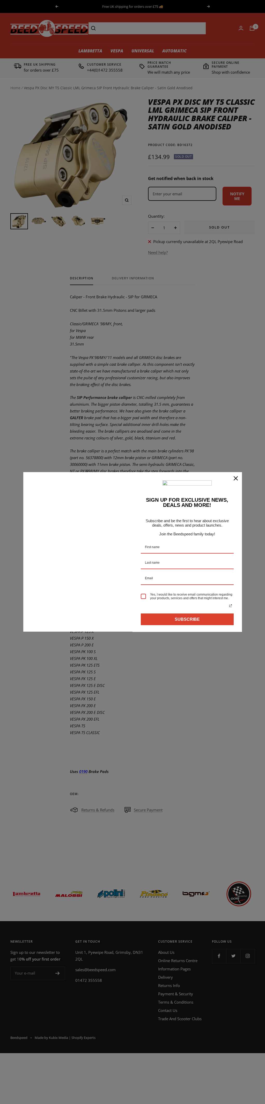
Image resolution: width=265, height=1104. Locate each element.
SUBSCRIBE (187, 619)
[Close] (236, 478)
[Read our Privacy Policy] (230, 606)
